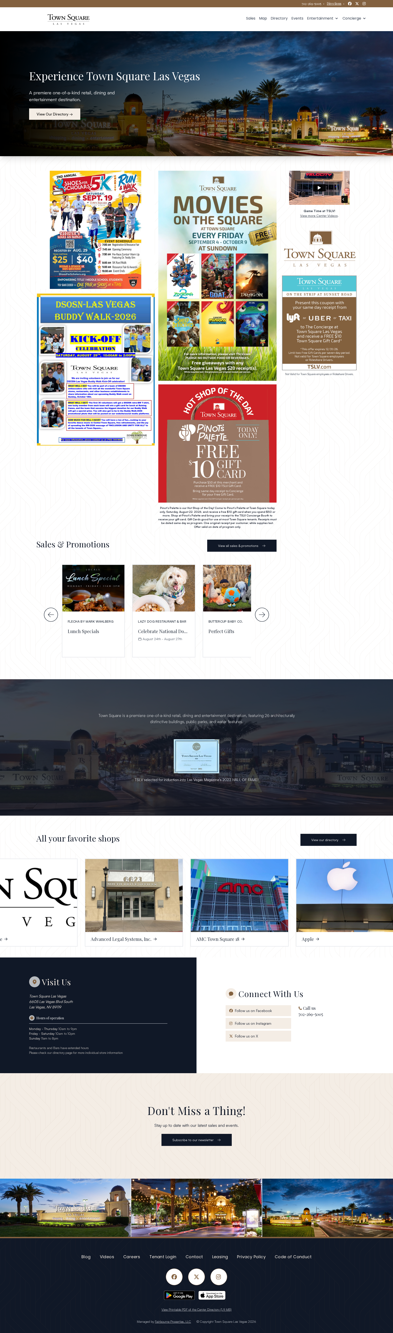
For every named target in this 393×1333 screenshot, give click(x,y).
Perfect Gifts (221, 631)
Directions (334, 3)
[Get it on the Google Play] (179, 1295)
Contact (194, 1257)
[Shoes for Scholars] (95, 230)
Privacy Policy (251, 1257)
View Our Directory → (55, 114)
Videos (107, 1257)
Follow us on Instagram (252, 1023)
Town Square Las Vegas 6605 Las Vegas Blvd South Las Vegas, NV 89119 (51, 1001)
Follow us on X (245, 1036)
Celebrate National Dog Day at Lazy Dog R (181, 631)
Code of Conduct (293, 1257)
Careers (131, 1257)
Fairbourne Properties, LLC (173, 1321)
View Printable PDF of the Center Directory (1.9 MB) (196, 1309)
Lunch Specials (83, 631)
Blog (86, 1257)
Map (263, 18)
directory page (62, 1053)
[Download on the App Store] (213, 1295)
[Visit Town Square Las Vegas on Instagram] (196, 1208)
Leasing (220, 1257)
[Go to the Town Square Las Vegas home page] (68, 19)
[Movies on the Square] (217, 276)
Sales (250, 18)
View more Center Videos (319, 216)
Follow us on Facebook (252, 1010)
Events (297, 18)
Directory (279, 18)
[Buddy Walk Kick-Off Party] (95, 369)
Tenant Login (162, 1257)
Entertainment (321, 18)
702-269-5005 (311, 4)
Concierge (353, 18)
